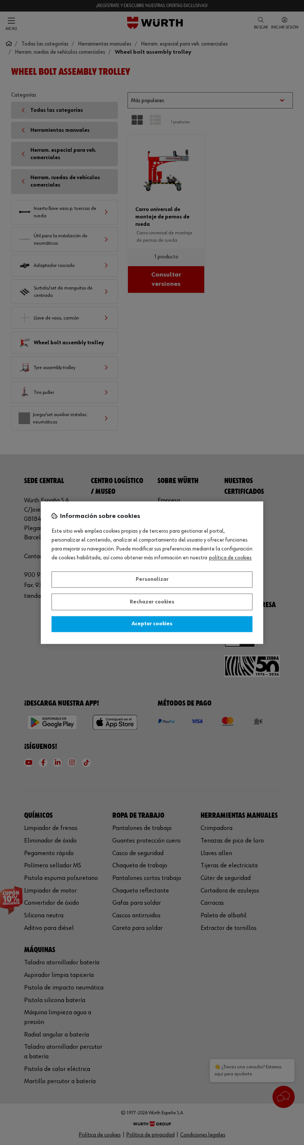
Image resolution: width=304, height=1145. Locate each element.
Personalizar (152, 579)
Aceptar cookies (152, 624)
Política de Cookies (230, 558)
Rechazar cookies (152, 602)
